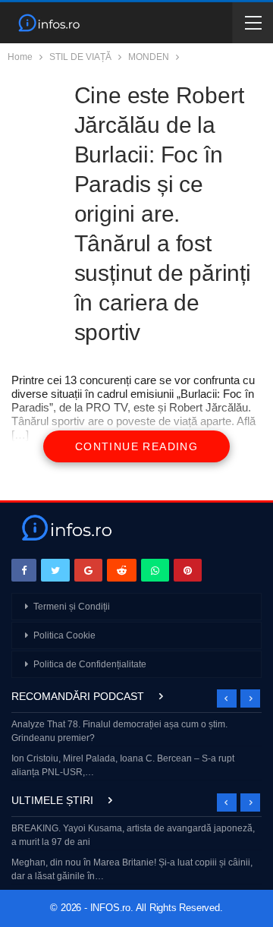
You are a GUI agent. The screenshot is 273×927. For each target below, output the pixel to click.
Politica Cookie (64, 635)
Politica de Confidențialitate (89, 664)
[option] (136, 749)
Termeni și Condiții (71, 606)
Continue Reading (136, 446)
